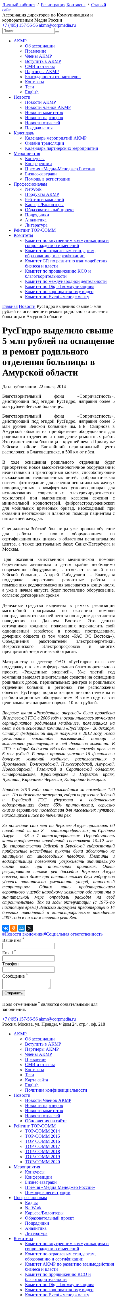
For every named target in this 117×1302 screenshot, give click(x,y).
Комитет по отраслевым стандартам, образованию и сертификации (60, 1256)
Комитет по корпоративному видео (59, 291)
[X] (29, 928)
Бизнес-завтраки (41, 173)
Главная (10, 306)
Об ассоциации (40, 45)
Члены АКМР (38, 56)
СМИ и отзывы (40, 66)
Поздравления (39, 127)
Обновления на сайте (45, 1120)
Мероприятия (27, 153)
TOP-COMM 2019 (42, 1156)
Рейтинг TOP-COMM (35, 230)
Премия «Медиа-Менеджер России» (60, 168)
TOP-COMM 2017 (42, 1146)
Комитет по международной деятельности (66, 281)
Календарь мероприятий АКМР (56, 138)
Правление (35, 51)
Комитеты (23, 235)
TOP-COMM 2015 (42, 1136)
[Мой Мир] (21, 928)
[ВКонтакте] (5, 928)
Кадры (31, 1202)
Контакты (75, 4)
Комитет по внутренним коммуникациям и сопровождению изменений (67, 243)
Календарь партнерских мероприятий (61, 148)
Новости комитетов (44, 112)
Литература (36, 225)
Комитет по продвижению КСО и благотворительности (58, 274)
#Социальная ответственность (73, 934)
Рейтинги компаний (44, 199)
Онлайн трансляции (44, 143)
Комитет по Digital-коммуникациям (59, 286)
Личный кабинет (18, 4)
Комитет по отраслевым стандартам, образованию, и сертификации (60, 253)
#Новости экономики (23, 934)
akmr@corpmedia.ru (57, 25)
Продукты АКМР (42, 194)
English (32, 92)
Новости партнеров (44, 117)
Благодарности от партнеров (53, 76)
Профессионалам (30, 184)
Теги (29, 86)
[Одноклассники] (13, 928)
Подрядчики (37, 214)
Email (9, 952)
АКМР (20, 40)
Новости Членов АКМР (48, 1100)
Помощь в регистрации (47, 179)
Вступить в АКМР (43, 61)
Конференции (38, 163)
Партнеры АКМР (42, 71)
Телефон (10, 963)
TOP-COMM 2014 (42, 1131)
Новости (22, 97)
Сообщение (15, 976)
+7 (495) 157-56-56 (20, 25)
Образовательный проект (49, 209)
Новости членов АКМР (48, 107)
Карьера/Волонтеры (44, 204)
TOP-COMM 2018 (42, 1151)
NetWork (33, 189)
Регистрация (53, 4)
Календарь (24, 132)
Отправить (14, 993)
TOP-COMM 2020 (42, 1161)
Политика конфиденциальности (56, 1090)
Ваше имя (13, 940)
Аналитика (36, 219)
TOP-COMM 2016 (42, 1141)
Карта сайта (36, 1079)
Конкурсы (35, 158)
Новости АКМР (40, 102)
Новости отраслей (42, 122)
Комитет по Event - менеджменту (57, 296)
